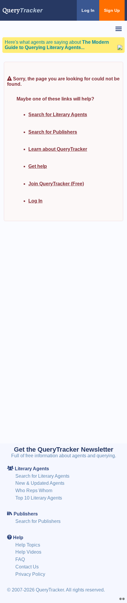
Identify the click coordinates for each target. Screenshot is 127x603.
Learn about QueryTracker (57, 149)
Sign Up (112, 10)
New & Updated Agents (39, 483)
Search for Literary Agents (57, 114)
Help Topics (27, 544)
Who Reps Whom (33, 490)
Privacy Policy (30, 574)
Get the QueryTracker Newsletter (63, 449)
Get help (37, 166)
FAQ (20, 559)
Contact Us (27, 566)
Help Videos (28, 552)
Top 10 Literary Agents (38, 497)
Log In (88, 10)
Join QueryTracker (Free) (56, 183)
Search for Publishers (52, 131)
